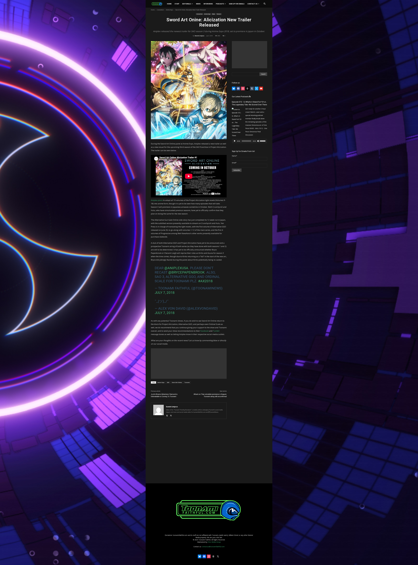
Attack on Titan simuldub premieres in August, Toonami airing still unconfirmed (210, 395)
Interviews (208, 4)
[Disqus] (189, 451)
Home (169, 4)
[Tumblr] (168, 415)
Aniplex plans (157, 200)
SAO (168, 382)
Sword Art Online (177, 382)
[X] (172, 415)
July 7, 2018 (164, 292)
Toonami (219, 14)
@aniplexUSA (176, 268)
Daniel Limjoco (199, 36)
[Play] (235, 141)
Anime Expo (169, 10)
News (198, 4)
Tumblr (216, 331)
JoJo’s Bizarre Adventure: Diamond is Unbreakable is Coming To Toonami (164, 395)
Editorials (186, 4)
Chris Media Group (214, 542)
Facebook (204, 331)
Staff (177, 4)
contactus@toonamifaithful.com (213, 547)
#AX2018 (205, 281)
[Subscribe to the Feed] (250, 96)
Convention (160, 10)
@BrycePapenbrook (186, 272)
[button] (264, 4)
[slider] (263, 141)
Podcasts (220, 4)
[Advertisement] (189, 363)
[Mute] (258, 141)
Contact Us (252, 4)
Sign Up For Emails (236, 4)
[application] (249, 141)
